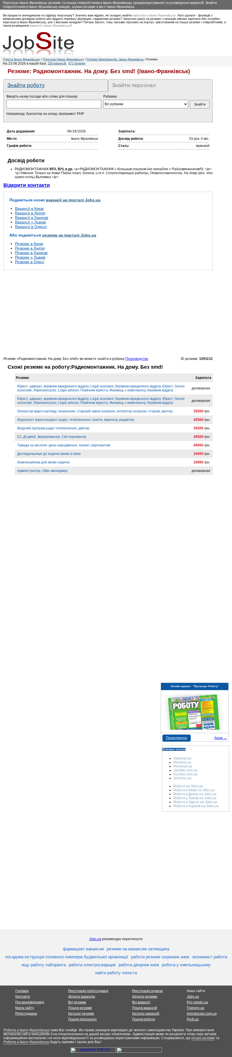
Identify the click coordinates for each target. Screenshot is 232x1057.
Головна (22, 991)
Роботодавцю (26, 1014)
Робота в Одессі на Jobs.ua (195, 802)
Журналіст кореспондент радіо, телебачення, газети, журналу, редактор (75, 420)
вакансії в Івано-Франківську (50, 25)
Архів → (220, 738)
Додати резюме (144, 997)
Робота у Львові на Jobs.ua (194, 798)
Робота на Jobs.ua (188, 786)
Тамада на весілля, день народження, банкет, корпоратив (63, 445)
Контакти (22, 997)
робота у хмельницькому (186, 964)
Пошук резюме (80, 1008)
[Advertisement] (108, 313)
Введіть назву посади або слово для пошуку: (42, 96)
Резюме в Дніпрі (30, 248)
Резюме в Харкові (31, 252)
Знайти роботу (26, 85)
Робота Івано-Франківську (21, 59)
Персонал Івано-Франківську (63, 59)
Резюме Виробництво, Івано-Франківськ (115, 59)
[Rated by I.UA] (139, 1052)
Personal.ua (182, 766)
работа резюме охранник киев (160, 956)
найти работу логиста (116, 972)
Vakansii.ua (182, 758)
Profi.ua (193, 1019)
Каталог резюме (81, 1014)
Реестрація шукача (147, 991)
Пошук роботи (143, 1019)
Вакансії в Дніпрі (30, 213)
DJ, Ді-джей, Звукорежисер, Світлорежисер (51, 437)
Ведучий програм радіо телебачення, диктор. (53, 428)
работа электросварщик (92, 964)
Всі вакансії (141, 1002)
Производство (136, 359)
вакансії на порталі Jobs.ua (73, 200)
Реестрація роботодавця (88, 991)
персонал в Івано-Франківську (154, 15)
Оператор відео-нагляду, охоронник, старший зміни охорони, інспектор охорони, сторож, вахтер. (95, 411)
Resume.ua (182, 762)
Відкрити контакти (26, 185)
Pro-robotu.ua (197, 1002)
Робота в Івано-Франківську (26, 1030)
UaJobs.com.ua (185, 774)
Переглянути (176, 738)
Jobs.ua (95, 939)
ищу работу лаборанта (44, 964)
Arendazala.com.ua (202, 1014)
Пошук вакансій (144, 1008)
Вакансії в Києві (29, 208)
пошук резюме (203, 1038)
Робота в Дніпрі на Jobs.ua (194, 794)
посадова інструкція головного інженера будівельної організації (66, 956)
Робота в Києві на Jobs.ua (193, 790)
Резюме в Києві (29, 243)
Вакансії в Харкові (31, 217)
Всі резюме (77, 1002)
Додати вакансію (81, 997)
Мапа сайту (24, 1008)
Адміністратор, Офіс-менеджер (42, 471)
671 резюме (76, 63)
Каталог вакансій (145, 1014)
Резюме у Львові (30, 257)
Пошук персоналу (82, 1019)
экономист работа (209, 956)
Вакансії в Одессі (31, 226)
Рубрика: (110, 96)
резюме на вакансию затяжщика (138, 948)
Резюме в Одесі (29, 261)
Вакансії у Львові (30, 222)
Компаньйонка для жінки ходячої (43, 462)
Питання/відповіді (29, 1002)
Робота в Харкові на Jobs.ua (195, 806)
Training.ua (195, 1008)
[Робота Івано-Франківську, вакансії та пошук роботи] (38, 43)
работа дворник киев (139, 964)
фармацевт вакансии (83, 948)
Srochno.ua (182, 778)
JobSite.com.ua (185, 770)
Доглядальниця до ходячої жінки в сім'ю (49, 454)
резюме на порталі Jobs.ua (69, 235)
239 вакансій (57, 63)
